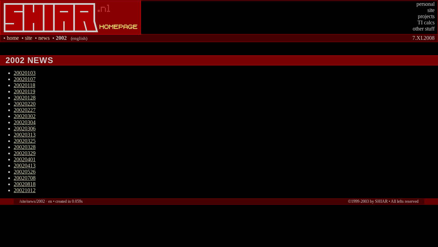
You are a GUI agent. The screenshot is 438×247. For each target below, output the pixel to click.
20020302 (25, 116)
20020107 (25, 79)
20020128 (25, 98)
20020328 (25, 147)
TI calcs (426, 22)
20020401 (25, 159)
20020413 (25, 165)
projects (426, 16)
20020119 (24, 91)
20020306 (25, 128)
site (431, 10)
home (13, 38)
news (44, 38)
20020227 (25, 110)
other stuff (424, 29)
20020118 (24, 85)
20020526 (25, 172)
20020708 (25, 178)
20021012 (25, 190)
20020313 (25, 135)
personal (425, 4)
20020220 (25, 104)
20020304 (25, 122)
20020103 (25, 73)
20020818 (25, 184)
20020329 (25, 153)
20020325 (25, 141)
